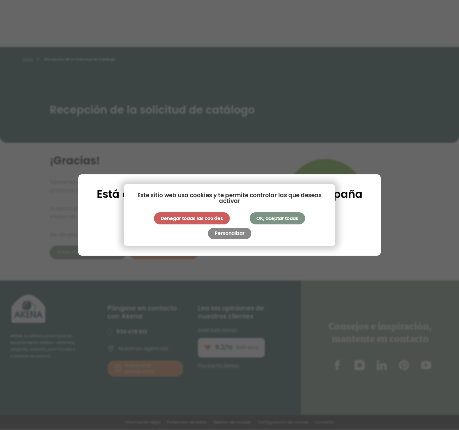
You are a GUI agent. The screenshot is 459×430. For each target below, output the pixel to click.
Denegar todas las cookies (192, 218)
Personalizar (230, 233)
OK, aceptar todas (277, 218)
